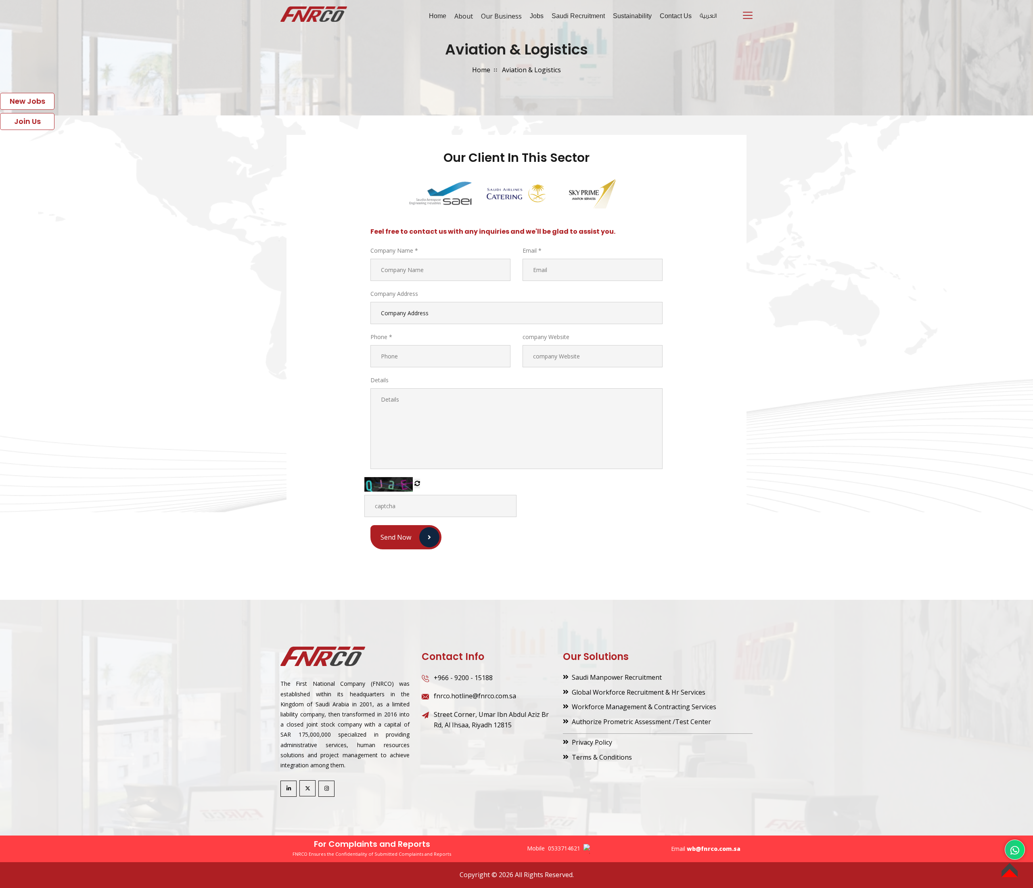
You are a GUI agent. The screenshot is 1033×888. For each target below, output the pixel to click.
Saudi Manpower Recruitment (617, 677)
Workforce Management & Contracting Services (644, 706)
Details (379, 380)
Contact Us (676, 16)
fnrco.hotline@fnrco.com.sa (475, 695)
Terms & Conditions (602, 757)
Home (437, 16)
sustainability (632, 16)
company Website (546, 337)
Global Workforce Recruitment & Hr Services (638, 692)
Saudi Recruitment (578, 16)
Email (532, 250)
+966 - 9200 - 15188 (463, 677)
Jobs (537, 16)
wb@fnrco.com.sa (713, 848)
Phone (381, 337)
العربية (708, 16)
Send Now (396, 537)
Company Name (394, 250)
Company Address (394, 293)
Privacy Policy (592, 742)
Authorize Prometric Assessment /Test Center (641, 721)
